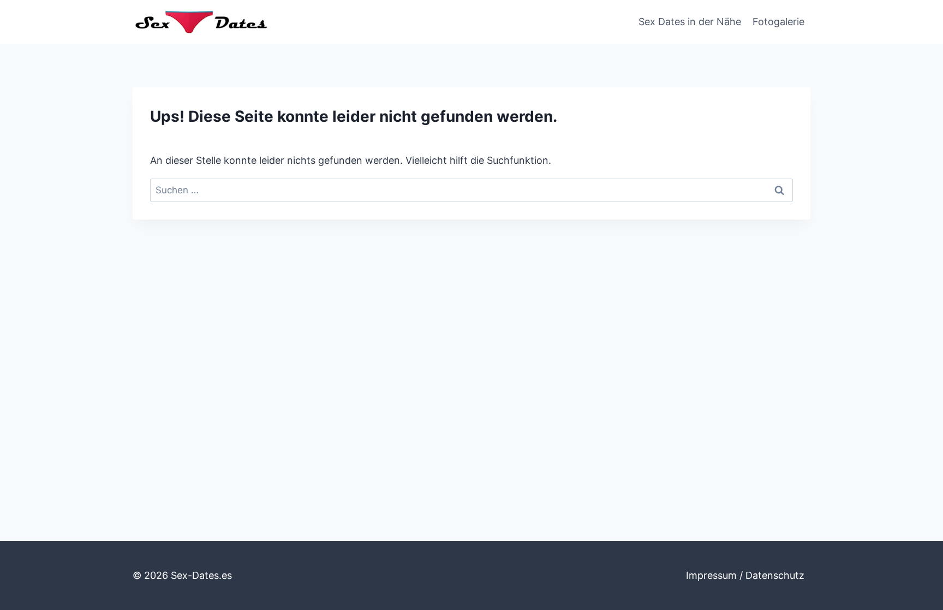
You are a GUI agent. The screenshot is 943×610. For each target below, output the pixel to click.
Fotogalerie (778, 21)
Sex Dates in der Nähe (689, 21)
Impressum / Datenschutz (745, 575)
